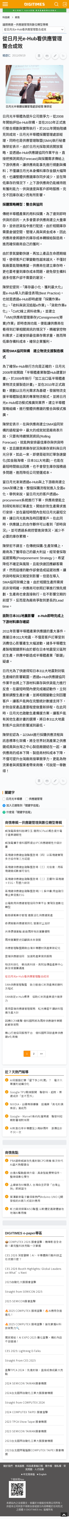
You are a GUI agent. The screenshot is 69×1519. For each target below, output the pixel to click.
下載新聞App (17, 1479)
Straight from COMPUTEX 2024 (25, 1402)
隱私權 (57, 1466)
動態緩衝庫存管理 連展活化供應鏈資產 (29, 915)
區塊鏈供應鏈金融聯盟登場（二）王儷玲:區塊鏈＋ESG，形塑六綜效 (34, 881)
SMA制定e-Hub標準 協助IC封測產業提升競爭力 (34, 998)
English (43, 1474)
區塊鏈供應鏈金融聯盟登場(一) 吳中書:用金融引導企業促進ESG (34, 893)
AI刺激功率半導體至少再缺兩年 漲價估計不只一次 (36, 1130)
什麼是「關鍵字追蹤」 (19, 812)
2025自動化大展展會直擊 (20, 1282)
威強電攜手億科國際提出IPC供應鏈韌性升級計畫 (33, 845)
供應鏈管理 (35, 799)
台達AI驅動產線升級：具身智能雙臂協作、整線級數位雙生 (36, 1175)
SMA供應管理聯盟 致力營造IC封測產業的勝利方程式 (34, 986)
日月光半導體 (14, 799)
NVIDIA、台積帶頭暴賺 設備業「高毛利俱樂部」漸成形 (36, 1106)
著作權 (48, 1466)
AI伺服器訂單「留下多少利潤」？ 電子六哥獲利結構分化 (36, 1082)
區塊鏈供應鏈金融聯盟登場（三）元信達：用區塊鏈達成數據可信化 (34, 869)
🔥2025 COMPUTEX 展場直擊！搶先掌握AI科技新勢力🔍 (33, 1326)
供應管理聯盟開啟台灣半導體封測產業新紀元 (32, 948)
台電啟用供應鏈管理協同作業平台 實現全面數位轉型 (34, 905)
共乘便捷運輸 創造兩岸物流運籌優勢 (27, 931)
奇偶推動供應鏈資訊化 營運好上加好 (27, 923)
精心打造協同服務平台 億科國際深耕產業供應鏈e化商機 (34, 1035)
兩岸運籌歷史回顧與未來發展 (23, 940)
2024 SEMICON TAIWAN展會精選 (26, 1383)
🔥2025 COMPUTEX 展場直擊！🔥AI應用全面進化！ (33, 1313)
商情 (17, 17)
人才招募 (39, 1469)
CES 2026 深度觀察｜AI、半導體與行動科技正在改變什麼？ (33, 1257)
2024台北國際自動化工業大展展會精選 (29, 1393)
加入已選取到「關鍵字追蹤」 (23, 805)
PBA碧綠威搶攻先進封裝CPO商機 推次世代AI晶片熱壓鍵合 (36, 1162)
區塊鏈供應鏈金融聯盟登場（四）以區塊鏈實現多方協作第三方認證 (34, 857)
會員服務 (19, 1466)
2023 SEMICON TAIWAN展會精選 (26, 1431)
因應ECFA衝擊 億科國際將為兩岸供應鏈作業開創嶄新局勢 (33, 1023)
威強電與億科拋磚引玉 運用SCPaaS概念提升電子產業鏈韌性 (33, 833)
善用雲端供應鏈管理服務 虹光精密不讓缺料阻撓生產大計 (34, 1010)
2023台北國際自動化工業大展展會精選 (29, 1441)
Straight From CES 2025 (20, 1360)
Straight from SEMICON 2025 (23, 1292)
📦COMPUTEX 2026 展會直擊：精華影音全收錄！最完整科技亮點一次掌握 (33, 1244)
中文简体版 (29, 1474)
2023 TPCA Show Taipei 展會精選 (26, 1422)
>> (41, 1053)
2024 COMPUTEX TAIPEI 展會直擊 (26, 1412)
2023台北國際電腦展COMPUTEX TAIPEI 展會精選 (34, 1452)
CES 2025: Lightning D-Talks (23, 1351)
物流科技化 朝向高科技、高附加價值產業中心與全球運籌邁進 (34, 966)
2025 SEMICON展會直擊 (20, 1301)
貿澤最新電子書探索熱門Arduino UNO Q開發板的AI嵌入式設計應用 (36, 1199)
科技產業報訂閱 (34, 1466)
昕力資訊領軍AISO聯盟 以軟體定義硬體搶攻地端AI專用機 (37, 1211)
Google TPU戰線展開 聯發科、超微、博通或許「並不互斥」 (36, 1094)
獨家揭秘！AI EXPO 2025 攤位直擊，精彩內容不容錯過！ (33, 1339)
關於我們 (8, 1466)
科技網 (6, 17)
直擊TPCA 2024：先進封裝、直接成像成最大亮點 (34, 1372)
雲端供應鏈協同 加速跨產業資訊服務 (28, 956)
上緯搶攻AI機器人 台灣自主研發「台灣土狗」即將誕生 (35, 1186)
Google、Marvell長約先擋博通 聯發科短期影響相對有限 (36, 1118)
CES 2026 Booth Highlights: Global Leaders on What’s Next (33, 1271)
